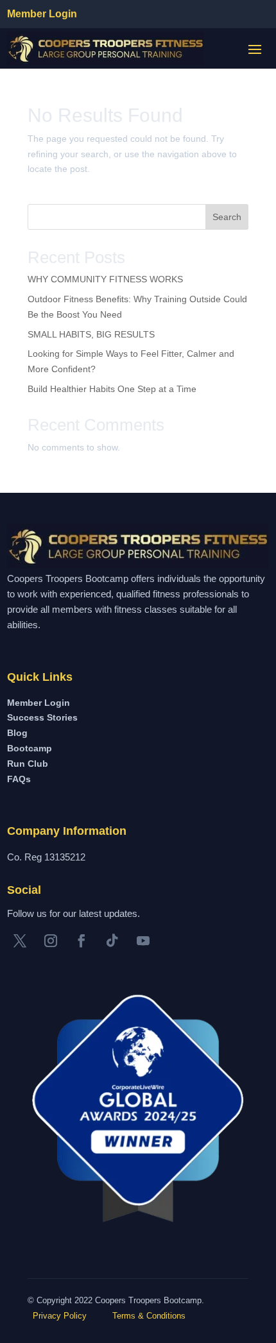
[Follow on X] (20, 941)
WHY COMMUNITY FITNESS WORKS (105, 279)
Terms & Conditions (148, 1316)
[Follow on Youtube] (143, 941)
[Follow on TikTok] (112, 941)
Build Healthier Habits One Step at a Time (112, 389)
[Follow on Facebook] (81, 941)
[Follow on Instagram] (51, 941)
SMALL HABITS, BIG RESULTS (91, 334)
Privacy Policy (58, 1316)
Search (226, 217)
